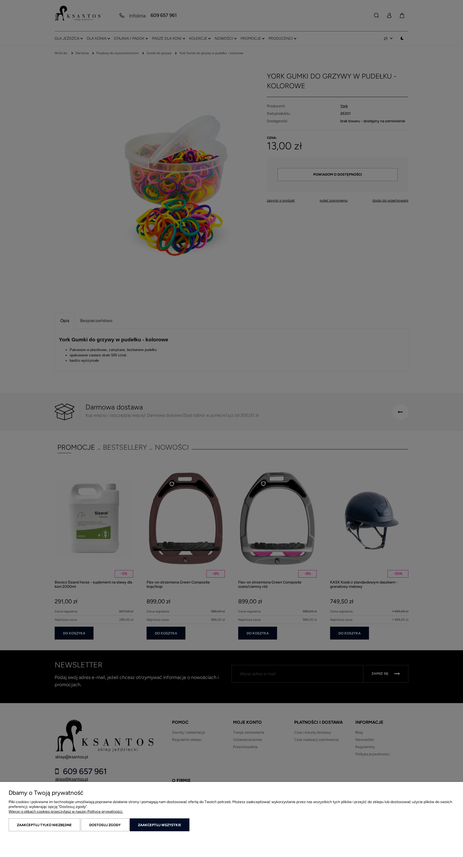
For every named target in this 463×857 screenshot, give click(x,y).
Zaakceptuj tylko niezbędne (44, 825)
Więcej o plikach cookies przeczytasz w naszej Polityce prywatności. (66, 811)
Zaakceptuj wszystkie (159, 825)
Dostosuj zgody (105, 825)
